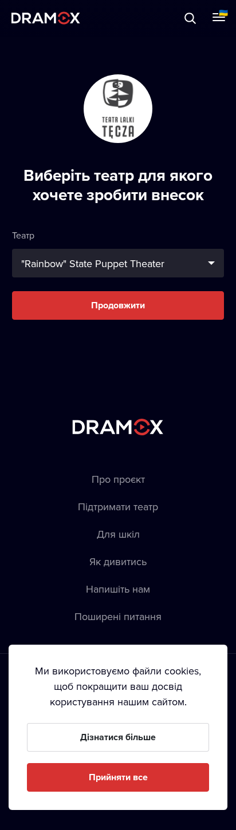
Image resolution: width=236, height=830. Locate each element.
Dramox (45, 18)
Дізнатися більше (118, 737)
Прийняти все (118, 777)
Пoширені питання (118, 616)
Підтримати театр (118, 506)
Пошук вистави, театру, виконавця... (124, 18)
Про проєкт (118, 479)
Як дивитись (118, 561)
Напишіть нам (118, 589)
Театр (23, 235)
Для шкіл (118, 534)
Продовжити (118, 305)
